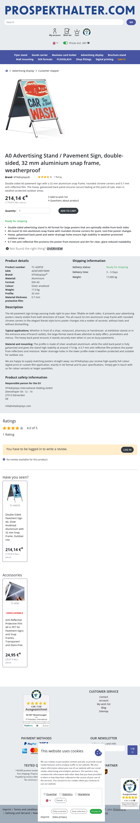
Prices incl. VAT (78, 43)
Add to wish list (59, 197)
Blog (103, 707)
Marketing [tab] (84, 794)
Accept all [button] (96, 811)
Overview (55, 248)
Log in (127, 449)
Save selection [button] (79, 811)
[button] (55, 32)
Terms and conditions (26, 809)
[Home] (70, 10)
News (36, 813)
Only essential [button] (59, 811)
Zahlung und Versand (17, 813)
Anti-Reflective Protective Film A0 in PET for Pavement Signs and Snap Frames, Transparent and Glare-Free (14, 632)
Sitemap (103, 711)
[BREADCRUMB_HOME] (6, 70)
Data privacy (60, 817)
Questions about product (64, 200)
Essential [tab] (51, 794)
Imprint (45, 817)
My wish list (103, 704)
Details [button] (59, 800)
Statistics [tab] (67, 794)
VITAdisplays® (17, 177)
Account (103, 700)
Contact (103, 696)
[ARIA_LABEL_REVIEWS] (45, 176)
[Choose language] (48, 800)
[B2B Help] (88, 43)
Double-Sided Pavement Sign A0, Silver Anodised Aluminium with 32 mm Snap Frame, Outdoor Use (14, 527)
